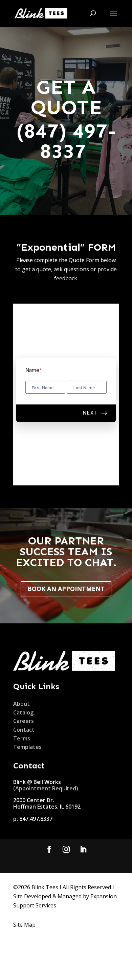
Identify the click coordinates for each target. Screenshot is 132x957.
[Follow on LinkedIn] (83, 849)
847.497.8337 (35, 818)
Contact (24, 729)
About (21, 703)
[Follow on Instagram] (66, 849)
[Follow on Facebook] (49, 849)
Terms (21, 738)
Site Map (24, 924)
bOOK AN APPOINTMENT (66, 589)
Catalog (23, 712)
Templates (27, 747)
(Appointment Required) (46, 788)
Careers (23, 721)
